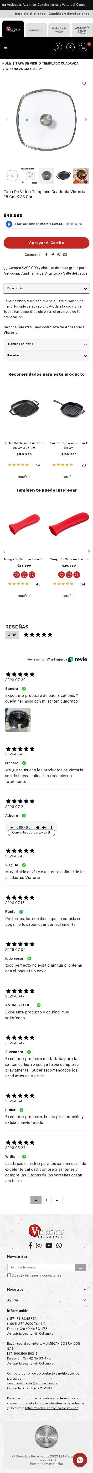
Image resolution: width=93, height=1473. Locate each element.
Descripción (16, 288)
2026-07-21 (15, 807)
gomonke (56, 1464)
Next (85, 120)
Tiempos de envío (20, 344)
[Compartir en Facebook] (46, 254)
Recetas (13, 355)
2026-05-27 (15, 1148)
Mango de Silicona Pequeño (24, 559)
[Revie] (77, 659)
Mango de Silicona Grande (69, 559)
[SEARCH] (58, 48)
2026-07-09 (15, 950)
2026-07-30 (15, 680)
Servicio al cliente (30, 14)
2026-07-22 (15, 754)
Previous (7, 120)
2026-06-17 (15, 996)
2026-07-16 (15, 856)
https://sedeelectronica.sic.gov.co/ (51, 1408)
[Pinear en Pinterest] (53, 254)
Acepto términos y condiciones (36, 1275)
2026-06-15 (15, 1101)
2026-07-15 (15, 903)
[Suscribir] (80, 1267)
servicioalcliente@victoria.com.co (32, 1383)
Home (7, 63)
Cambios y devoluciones (69, 14)
